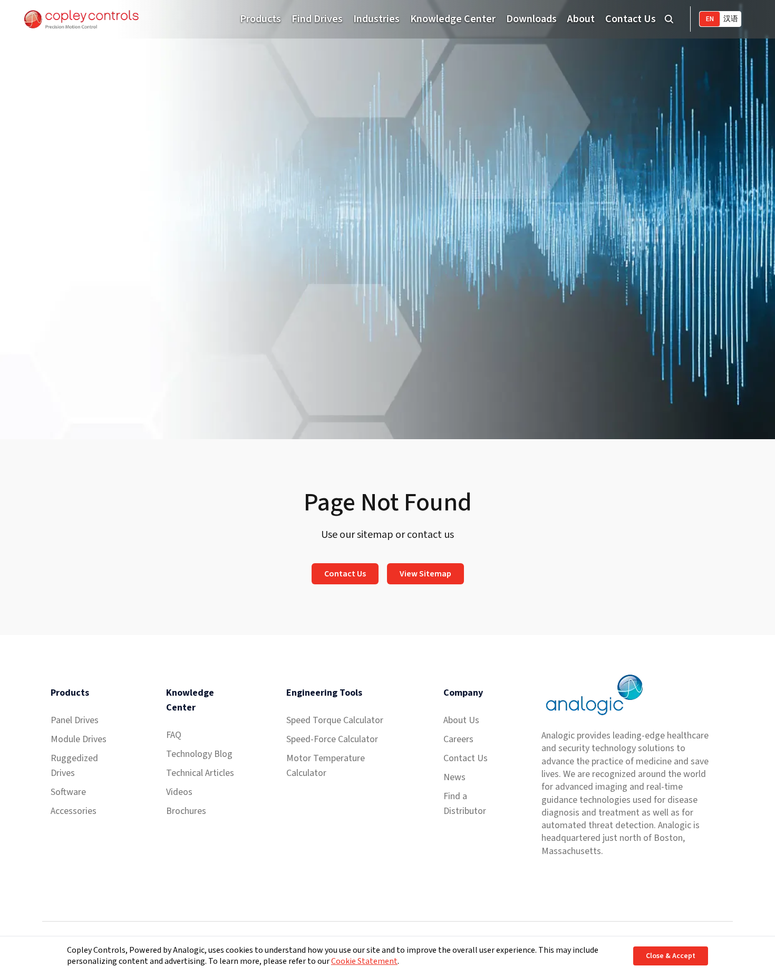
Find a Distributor (464, 804)
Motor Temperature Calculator (325, 766)
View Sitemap (425, 574)
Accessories (73, 811)
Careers (458, 739)
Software (68, 792)
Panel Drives (75, 720)
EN (710, 19)
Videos (179, 792)
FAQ (173, 735)
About (581, 19)
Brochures (186, 811)
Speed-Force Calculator (332, 739)
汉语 (730, 19)
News (454, 777)
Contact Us (630, 19)
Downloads (531, 19)
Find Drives (317, 19)
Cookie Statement (364, 961)
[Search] (668, 19)
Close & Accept (670, 956)
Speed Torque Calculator (334, 720)
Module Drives (78, 739)
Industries (376, 19)
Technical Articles (200, 773)
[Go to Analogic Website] (593, 695)
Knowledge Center (453, 19)
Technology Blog (199, 754)
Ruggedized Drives (74, 766)
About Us (461, 720)
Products (260, 19)
